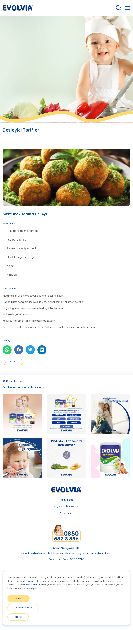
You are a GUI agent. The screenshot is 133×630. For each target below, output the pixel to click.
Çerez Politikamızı (33, 584)
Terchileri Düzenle (23, 607)
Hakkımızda (66, 500)
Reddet (18, 616)
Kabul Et (19, 598)
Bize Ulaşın (66, 513)
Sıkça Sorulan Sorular (66, 506)
